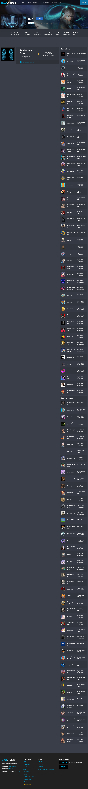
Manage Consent (28, 776)
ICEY (31, 19)
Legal (25, 774)
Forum (51, 23)
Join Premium (27, 784)
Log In (84, 2)
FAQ (24, 761)
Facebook (40, 766)
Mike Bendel (12, 766)
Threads (40, 761)
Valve (18, 771)
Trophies (31, 23)
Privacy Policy (27, 779)
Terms (25, 782)
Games (23, 2)
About (25, 769)
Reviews (54, 2)
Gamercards (37, 2)
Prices (46, 23)
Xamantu (10, 768)
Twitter (40, 764)
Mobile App (26, 764)
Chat (60, 2)
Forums (29, 2)
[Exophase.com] (9, 2)
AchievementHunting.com (46, 769)
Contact (26, 771)
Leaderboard (46, 2)
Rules (25, 766)
